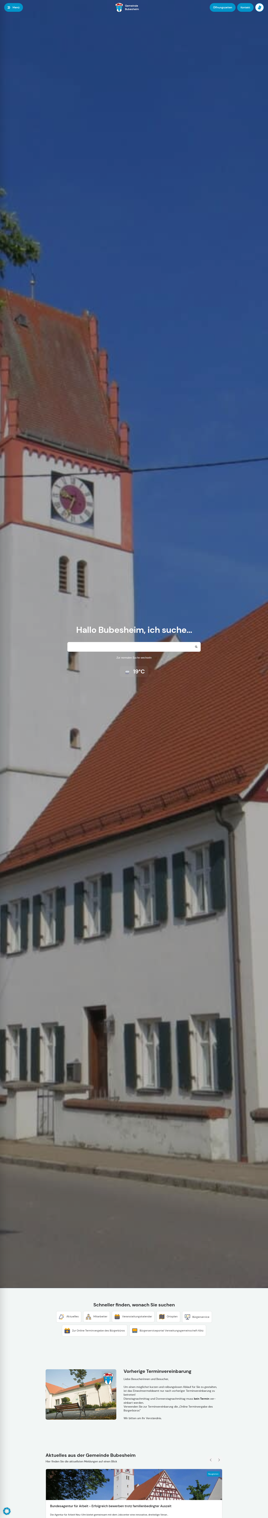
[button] (7, 1511)
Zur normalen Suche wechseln (134, 657)
